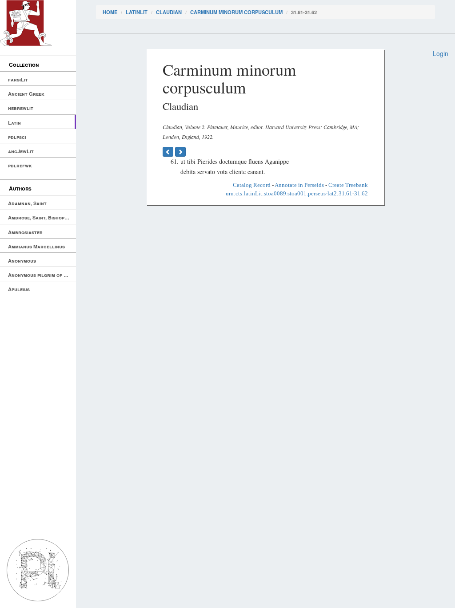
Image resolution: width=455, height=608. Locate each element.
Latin (14, 122)
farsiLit (18, 79)
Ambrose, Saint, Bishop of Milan (42, 217)
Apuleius (19, 289)
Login (440, 53)
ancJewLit (21, 151)
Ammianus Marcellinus (36, 246)
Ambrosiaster (25, 232)
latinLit (137, 12)
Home (110, 12)
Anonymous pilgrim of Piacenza (42, 275)
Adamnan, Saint (27, 203)
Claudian (169, 12)
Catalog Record (252, 185)
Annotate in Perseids (299, 185)
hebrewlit (20, 108)
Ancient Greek (26, 93)
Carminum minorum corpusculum (236, 12)
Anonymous (22, 260)
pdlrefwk (20, 165)
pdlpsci (17, 137)
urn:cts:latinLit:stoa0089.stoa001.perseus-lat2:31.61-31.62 (297, 193)
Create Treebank (348, 185)
